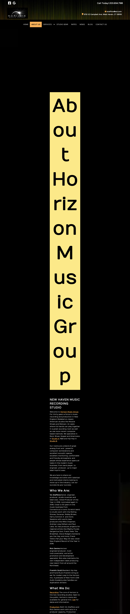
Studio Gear (62, 24)
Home (25, 24)
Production (54, 607)
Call (74, 600)
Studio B (53, 441)
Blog (90, 24)
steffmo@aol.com (114, 11)
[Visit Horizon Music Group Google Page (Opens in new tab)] (14, 3)
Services (47, 24)
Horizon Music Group (69, 412)
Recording (54, 592)
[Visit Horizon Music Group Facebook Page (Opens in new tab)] (9, 3)
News (82, 24)
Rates (74, 24)
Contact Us (101, 24)
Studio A (55, 439)
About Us (35, 24)
